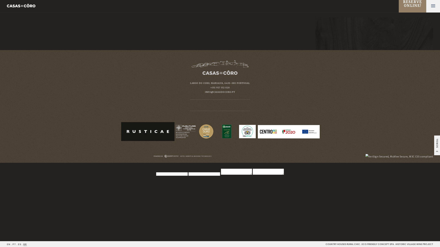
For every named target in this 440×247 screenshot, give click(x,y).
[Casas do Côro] (21, 5)
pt (14, 244)
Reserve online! (412, 4)
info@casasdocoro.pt (220, 92)
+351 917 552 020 (220, 87)
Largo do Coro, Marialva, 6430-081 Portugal (220, 83)
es (19, 244)
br (25, 244)
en (8, 244)
